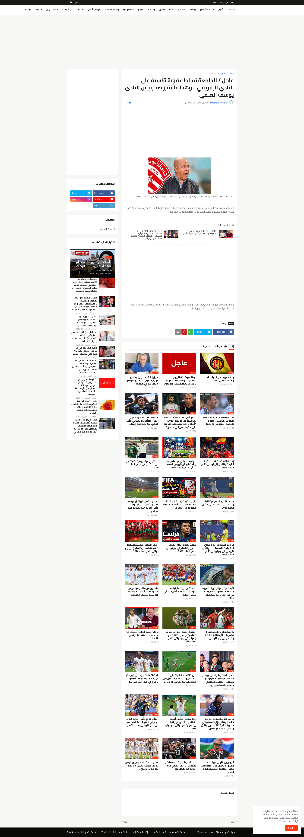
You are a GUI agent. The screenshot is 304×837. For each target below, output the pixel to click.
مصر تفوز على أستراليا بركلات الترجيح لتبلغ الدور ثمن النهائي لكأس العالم (180, 591)
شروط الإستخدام (159, 832)
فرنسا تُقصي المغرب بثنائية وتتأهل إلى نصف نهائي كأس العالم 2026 (218, 505)
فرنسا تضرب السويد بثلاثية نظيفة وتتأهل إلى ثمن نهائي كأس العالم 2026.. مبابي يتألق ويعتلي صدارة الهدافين (217, 723)
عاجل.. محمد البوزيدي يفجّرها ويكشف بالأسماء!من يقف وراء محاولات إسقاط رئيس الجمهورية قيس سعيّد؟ (84, 303)
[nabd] (76, 2)
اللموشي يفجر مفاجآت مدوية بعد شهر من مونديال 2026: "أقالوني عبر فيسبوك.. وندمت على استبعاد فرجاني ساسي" (180, 422)
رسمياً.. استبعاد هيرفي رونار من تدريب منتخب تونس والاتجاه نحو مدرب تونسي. (141, 765)
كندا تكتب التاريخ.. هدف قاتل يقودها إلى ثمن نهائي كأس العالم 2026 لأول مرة (180, 765)
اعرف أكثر (283, 821)
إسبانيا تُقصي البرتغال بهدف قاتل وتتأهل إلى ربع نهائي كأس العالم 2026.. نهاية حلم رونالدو (143, 506)
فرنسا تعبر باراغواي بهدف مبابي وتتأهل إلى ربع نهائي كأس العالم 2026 (181, 548)
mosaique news (206, 832)
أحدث (233, 822)
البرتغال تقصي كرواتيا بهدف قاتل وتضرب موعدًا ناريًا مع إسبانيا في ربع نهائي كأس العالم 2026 (181, 636)
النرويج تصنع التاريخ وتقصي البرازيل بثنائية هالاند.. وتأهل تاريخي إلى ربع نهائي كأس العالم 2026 (218, 549)
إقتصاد (151, 9)
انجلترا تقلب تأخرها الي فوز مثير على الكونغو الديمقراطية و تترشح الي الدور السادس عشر (142, 678)
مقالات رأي (52, 9)
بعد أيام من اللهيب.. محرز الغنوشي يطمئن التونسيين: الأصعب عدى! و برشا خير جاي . (84, 337)
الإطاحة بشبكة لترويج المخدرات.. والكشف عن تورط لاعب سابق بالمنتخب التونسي (180, 380)
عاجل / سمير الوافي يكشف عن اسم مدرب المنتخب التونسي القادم (199, 232)
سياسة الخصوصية (178, 832)
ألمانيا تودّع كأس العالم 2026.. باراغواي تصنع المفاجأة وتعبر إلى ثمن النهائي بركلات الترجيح (142, 722)
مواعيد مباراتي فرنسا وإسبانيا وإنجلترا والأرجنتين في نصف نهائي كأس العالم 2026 (180, 464)
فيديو (28, 9)
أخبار (220, 9)
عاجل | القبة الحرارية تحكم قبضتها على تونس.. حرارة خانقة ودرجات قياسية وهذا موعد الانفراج (84, 407)
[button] (77, 9)
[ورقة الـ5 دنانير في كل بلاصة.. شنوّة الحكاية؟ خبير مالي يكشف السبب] (107, 351)
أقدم (126, 822)
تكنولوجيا (128, 9)
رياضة (193, 9)
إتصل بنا (234, 2)
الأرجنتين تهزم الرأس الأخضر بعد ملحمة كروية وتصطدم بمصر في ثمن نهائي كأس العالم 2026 (217, 593)
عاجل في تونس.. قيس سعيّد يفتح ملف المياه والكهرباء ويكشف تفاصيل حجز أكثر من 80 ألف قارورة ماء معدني (85, 425)
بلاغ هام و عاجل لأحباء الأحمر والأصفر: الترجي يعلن (219, 379)
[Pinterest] (184, 332)
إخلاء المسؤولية (140, 832)
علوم (140, 9)
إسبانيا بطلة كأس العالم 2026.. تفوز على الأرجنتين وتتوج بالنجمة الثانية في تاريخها (217, 421)
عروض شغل (94, 9)
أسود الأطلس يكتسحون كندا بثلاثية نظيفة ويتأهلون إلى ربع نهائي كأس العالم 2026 (141, 548)
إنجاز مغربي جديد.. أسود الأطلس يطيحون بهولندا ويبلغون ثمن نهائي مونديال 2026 (180, 723)
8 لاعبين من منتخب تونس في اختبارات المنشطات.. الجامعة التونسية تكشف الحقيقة (142, 591)
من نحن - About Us (220, 2)
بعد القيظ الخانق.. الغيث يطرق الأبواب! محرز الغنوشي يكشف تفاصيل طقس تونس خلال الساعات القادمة (84, 366)
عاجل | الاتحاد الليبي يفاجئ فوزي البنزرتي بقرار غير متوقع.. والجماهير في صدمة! (142, 380)
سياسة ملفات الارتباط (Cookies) (115, 832)
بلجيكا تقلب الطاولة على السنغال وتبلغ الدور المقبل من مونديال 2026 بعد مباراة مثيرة (179, 678)
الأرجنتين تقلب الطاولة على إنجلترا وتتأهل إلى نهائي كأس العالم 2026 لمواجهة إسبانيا (142, 421)
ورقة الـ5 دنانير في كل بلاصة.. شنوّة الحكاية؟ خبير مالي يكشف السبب (85, 350)
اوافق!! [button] (291, 828)
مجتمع (181, 9)
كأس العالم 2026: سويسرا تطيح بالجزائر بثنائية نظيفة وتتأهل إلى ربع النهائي (219, 635)
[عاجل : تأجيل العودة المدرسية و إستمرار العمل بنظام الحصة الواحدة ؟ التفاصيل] (107, 320)
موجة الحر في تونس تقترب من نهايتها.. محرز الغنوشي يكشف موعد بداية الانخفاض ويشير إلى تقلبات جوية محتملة (84, 285)
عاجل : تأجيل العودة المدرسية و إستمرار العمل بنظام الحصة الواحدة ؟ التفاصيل (87, 321)
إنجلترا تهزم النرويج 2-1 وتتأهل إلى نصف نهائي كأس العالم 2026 (142, 464)
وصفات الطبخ (112, 9)
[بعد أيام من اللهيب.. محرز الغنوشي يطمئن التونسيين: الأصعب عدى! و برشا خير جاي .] (107, 336)
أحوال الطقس (166, 9)
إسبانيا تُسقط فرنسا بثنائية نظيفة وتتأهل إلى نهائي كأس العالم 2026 (217, 464)
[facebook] (71, 2)
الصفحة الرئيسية (227, 73)
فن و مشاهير (207, 9)
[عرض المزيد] (171, 332)
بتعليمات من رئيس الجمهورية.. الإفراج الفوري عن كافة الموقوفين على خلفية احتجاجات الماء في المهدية (85, 387)
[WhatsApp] (190, 332)
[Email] (178, 332)
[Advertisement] (152, 41)
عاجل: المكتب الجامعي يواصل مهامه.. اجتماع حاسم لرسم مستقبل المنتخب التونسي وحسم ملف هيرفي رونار (146, 235)
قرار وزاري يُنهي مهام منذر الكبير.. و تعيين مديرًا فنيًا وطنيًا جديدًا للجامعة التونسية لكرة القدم (217, 767)
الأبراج (39, 9)
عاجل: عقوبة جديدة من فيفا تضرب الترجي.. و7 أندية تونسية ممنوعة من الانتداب (179, 505)
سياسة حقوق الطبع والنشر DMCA (82, 832)
